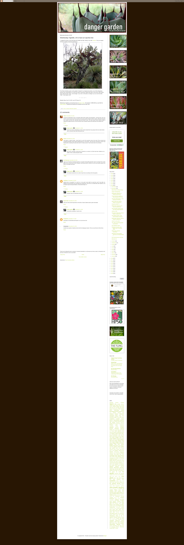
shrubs (122, 507)
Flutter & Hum (82, 102)
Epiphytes (111, 427)
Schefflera (122, 504)
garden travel (115, 448)
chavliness (65, 180)
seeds (123, 505)
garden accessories (113, 435)
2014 (112, 265)
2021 (112, 182)
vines (119, 523)
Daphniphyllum (116, 420)
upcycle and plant (120, 518)
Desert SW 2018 (117, 421)
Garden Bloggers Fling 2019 (115, 443)
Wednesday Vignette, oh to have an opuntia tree (117, 206)
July (113, 246)
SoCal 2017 (121, 509)
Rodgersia (119, 501)
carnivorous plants (114, 415)
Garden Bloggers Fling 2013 (115, 438)
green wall (112, 450)
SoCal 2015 (115, 509)
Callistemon (121, 413)
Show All (122, 378)
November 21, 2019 (79, 128)
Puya (116, 498)
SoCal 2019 (112, 510)
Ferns (122, 432)
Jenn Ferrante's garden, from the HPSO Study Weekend (117, 209)
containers (112, 418)
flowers (113, 433)
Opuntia (67, 108)
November (114, 188)
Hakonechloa (116, 451)
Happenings (122, 451)
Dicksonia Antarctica (120, 422)
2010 (112, 271)
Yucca (116, 528)
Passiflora (111, 491)
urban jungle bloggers (114, 519)
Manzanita (116, 467)
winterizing (113, 526)
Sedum (119, 505)
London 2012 (114, 465)
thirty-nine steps (114, 369)
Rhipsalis (114, 501)
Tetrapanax (112, 515)
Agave (112, 404)
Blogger (105, 535)
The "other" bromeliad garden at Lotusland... (117, 223)
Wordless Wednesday (120, 526)
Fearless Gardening (117, 432)
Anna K (64, 138)
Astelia (111, 405)
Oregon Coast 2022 (117, 484)
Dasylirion (122, 420)
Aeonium (111, 402)
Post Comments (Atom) (69, 260)
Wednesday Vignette (73, 108)
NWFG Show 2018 (113, 482)
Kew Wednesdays (118, 460)
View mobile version (83, 256)
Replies (66, 125)
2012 (112, 268)
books (122, 410)
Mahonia (117, 466)
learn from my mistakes (117, 462)
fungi (119, 434)
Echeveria (122, 423)
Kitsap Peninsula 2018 (120, 461)
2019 (112, 185)
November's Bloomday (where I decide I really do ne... (118, 213)
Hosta (123, 454)
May (113, 249)
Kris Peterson (66, 160)
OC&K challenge (119, 482)
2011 (112, 270)
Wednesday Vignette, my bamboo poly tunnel (116, 194)
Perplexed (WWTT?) (116, 204)
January (113, 256)
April (113, 251)
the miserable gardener (116, 368)
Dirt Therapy (113, 376)
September (114, 242)
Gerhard (94, 40)
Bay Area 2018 (115, 407)
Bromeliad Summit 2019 (119, 411)
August (113, 244)
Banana (118, 406)
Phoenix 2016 (121, 491)
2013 (112, 266)
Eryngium (122, 427)
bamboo (114, 406)
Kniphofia (111, 462)
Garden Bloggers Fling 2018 (118, 441)
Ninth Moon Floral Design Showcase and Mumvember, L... (118, 234)
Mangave (111, 467)
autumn (111, 406)
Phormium (112, 492)
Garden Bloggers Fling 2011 (118, 437)
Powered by (113, 145)
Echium (111, 424)
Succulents (112, 513)
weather (122, 523)
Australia (122, 405)
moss (113, 468)
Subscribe (117, 140)
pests (116, 491)
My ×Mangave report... (116, 225)
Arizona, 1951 (114, 211)
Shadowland (118, 507)
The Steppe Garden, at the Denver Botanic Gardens (117, 216)
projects (122, 497)
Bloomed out (114, 239)
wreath (111, 528)
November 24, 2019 (73, 226)
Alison (64, 115)
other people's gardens (117, 487)
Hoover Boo (65, 200)
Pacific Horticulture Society (114, 488)
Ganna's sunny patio (116, 221)
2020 (112, 183)
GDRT (120, 448)
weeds (123, 524)
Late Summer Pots (114, 377)
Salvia (118, 502)
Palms (115, 489)
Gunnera (111, 451)
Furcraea (122, 434)
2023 (112, 178)
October (113, 241)
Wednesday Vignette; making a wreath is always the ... (118, 219)
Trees (119, 517)
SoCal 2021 (117, 510)
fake (114, 429)
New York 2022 (117, 478)
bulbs (110, 412)
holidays (122, 452)
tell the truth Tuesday (120, 514)
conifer (115, 417)
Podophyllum (117, 496)
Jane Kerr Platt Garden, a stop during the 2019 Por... (117, 199)
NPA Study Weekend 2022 (117, 479)
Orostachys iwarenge (120, 485)
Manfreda (122, 466)
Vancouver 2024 (121, 519)
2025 (112, 175)
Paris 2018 (121, 489)
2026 (112, 173)
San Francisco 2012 (116, 503)
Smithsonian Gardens (113, 508)
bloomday (116, 410)
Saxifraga (118, 504)
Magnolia (111, 466)
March (113, 252)
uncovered (114, 518)
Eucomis (111, 428)
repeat (111, 501)
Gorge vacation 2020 (117, 449)
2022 (112, 180)
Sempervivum (112, 507)
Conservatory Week (120, 417)
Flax (110, 433)
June (113, 247)
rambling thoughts (119, 499)
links (110, 465)
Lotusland (122, 465)
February (114, 254)
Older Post (103, 254)
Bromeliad (112, 411)
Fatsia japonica (118, 430)
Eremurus (117, 427)
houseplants (112, 455)
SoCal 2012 (119, 508)
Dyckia (111, 423)
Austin (114, 405)
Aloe (116, 404)
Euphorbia (117, 428)
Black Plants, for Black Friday (117, 189)
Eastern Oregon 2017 (116, 423)
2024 (112, 176)
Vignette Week (114, 523)
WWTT (113, 528)
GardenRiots (113, 371)
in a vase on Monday (119, 457)
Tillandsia (115, 517)
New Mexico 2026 (116, 476)
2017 (112, 260)
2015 (112, 263)
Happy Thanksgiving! (116, 191)
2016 (112, 261)
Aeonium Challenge (119, 402)
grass (123, 449)
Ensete (117, 426)
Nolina (122, 478)
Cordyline (118, 418)
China (123, 416)
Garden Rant (113, 362)
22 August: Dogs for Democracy (116, 360)
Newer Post (62, 254)
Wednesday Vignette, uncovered (116, 231)
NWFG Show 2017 (120, 480)
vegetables (112, 520)
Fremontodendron (114, 434)
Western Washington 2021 (114, 525)
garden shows (117, 446)
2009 (112, 273)
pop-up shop (116, 497)
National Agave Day (116, 474)
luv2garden (65, 218)
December (114, 186)
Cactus (64, 108)
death (113, 421)
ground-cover (121, 450)
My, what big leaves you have (117, 237)
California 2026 (121, 412)
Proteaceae (112, 498)
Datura (111, 421)
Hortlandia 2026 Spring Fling (115, 454)
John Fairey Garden (120, 459)
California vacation (114, 413)
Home (83, 254)
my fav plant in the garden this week (117, 469)
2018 (112, 258)
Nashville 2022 (117, 473)
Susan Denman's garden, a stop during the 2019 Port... (117, 197)
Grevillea (116, 450)
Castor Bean (121, 415)
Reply (64, 123)
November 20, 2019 (70, 115)
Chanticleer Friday (118, 416)
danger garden (63, 104)
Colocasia (112, 417)
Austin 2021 (118, 405)
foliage (116, 433)
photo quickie (116, 492)
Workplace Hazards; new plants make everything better (117, 228)
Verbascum (117, 520)
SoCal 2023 (122, 510)
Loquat (118, 465)
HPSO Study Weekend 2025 (118, 456)
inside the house (113, 459)
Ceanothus (112, 416)
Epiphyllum (122, 426)
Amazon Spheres (120, 404)
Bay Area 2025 (121, 407)
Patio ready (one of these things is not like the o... (117, 202)
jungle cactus (112, 460)
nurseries (112, 480)
